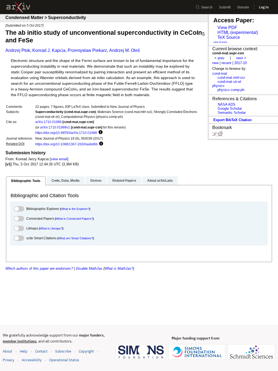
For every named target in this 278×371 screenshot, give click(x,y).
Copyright (86, 351)
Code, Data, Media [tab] (66, 181)
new (215, 63)
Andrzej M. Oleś (124, 50)
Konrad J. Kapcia (48, 50)
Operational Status (64, 359)
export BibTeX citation (232, 120)
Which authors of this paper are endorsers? (39, 268)
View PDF (227, 27)
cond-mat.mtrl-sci (231, 78)
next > (241, 58)
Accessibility (32, 360)
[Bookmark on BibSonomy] (215, 135)
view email (59, 159)
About (7, 351)
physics (218, 86)
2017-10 (240, 63)
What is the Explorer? (75, 208)
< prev (219, 58)
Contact (41, 351)
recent (226, 63)
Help (23, 351)
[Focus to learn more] (100, 132)
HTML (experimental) (237, 32)
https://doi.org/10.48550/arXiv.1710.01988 (66, 132)
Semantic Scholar (232, 113)
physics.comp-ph (230, 90)
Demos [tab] (96, 181)
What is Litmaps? (51, 228)
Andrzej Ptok (17, 50)
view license (220, 42)
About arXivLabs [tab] (160, 181)
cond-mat (219, 73)
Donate (243, 7)
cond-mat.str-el (229, 82)
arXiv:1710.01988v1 (55, 127)
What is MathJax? (119, 268)
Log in (264, 7)
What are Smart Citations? (75, 238)
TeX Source (228, 37)
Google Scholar (230, 108)
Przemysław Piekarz (87, 50)
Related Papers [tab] (124, 181)
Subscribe (63, 351)
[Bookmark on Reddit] (220, 135)
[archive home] (18, 7)
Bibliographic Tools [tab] (25, 181)
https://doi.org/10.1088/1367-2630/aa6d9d (66, 144)
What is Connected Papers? (74, 218)
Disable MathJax (89, 268)
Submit (225, 7)
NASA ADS (226, 104)
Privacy (8, 360)
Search (207, 7)
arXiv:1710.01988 (48, 122)
